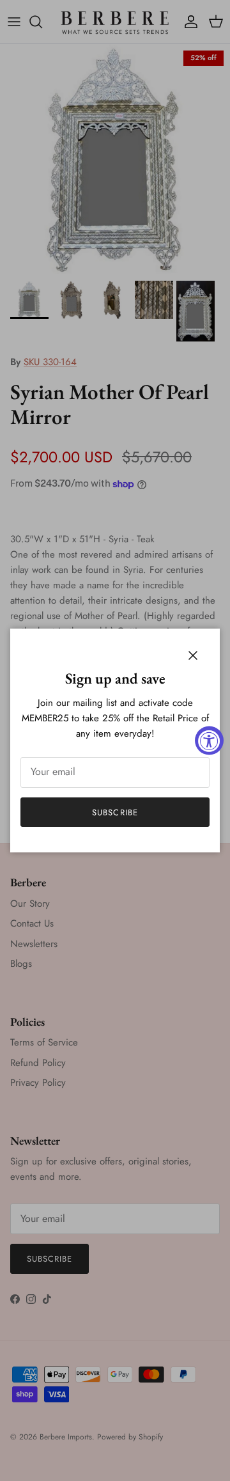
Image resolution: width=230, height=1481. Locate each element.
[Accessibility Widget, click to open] (209, 740)
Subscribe (114, 812)
